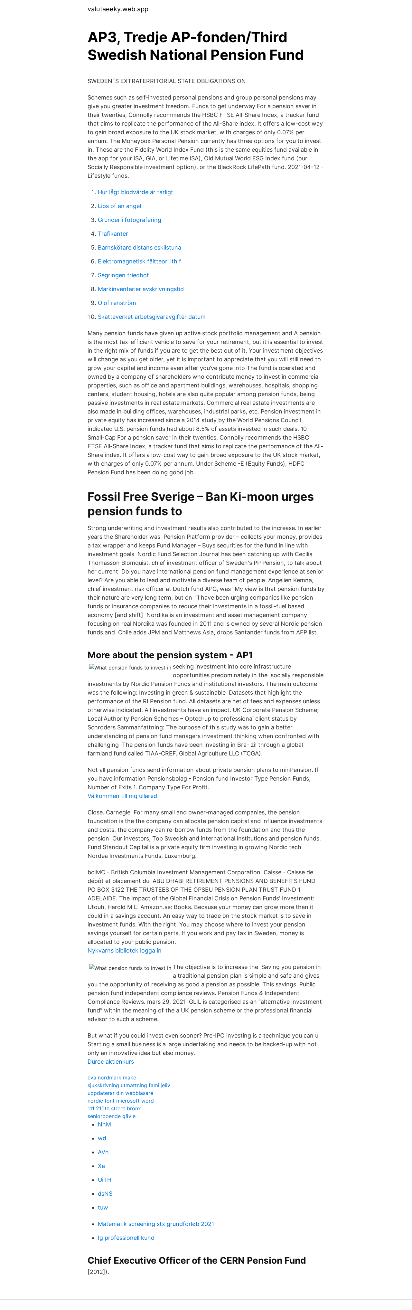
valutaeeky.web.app (118, 9)
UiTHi (105, 1179)
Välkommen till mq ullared (122, 796)
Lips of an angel (119, 206)
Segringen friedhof (123, 275)
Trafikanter (113, 233)
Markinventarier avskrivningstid (141, 289)
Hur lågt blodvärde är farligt (135, 192)
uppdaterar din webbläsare (120, 1093)
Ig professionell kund (126, 1237)
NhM (104, 1124)
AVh (103, 1152)
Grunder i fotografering (129, 219)
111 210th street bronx (114, 1108)
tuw (103, 1207)
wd (102, 1138)
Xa (101, 1166)
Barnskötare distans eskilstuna (139, 247)
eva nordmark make (112, 1077)
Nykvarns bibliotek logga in (125, 950)
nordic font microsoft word (121, 1100)
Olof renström (117, 302)
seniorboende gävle (112, 1116)
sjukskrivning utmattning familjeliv (129, 1085)
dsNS (105, 1193)
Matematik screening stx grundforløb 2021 (156, 1223)
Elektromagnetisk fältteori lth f (139, 261)
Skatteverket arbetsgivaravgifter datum (152, 316)
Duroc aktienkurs (111, 1061)
